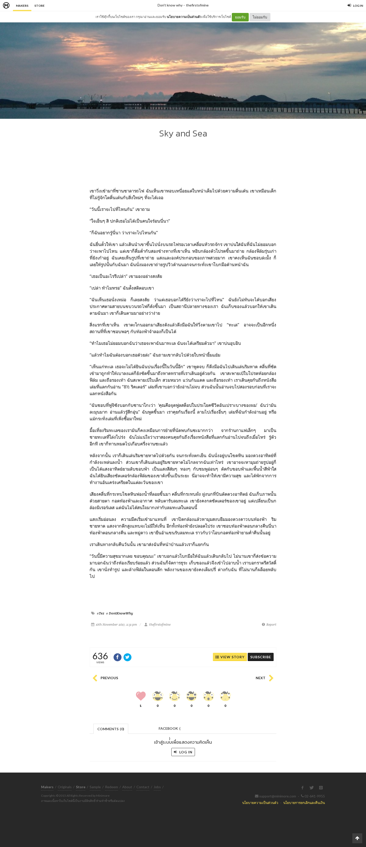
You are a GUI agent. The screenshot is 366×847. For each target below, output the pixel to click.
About (127, 787)
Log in (185, 752)
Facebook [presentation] (170, 729)
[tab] (110, 728)
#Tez (100, 613)
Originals (65, 787)
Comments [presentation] (110, 729)
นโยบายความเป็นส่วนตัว (184, 17)
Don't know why (170, 5)
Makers (22, 5)
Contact (142, 787)
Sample (95, 787)
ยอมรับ (240, 17)
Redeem (111, 787)
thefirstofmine (197, 5)
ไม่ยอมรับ (260, 17)
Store (39, 5)
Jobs (157, 787)
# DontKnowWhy (119, 613)
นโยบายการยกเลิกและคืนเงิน (304, 802)
